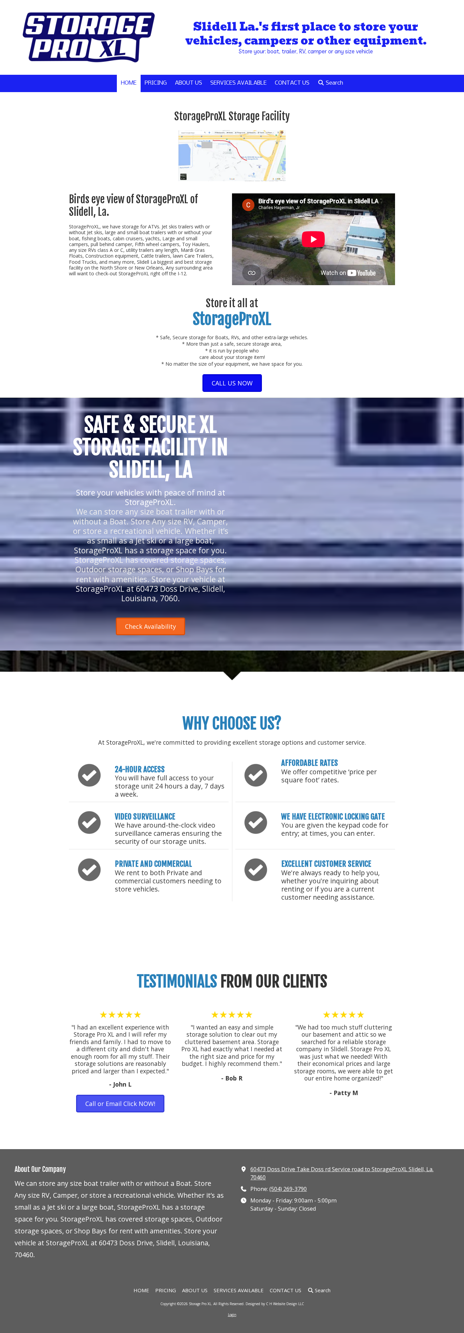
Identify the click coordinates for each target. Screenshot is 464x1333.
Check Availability (150, 626)
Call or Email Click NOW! (120, 1104)
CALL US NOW (232, 383)
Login (232, 1314)
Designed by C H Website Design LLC (275, 1303)
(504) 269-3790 (288, 1189)
